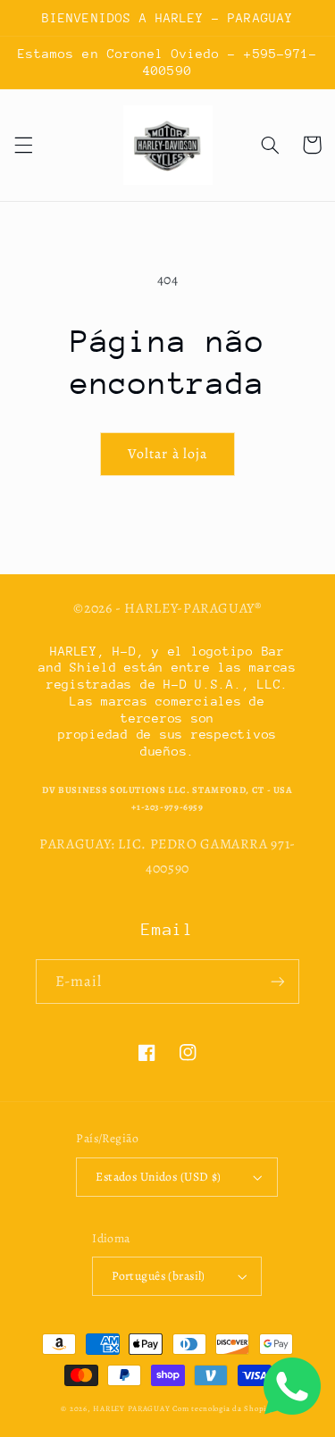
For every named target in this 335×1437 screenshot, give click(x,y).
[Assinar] (277, 981)
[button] (23, 144)
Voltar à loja (167, 453)
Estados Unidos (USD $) (158, 1176)
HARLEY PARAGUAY (131, 1408)
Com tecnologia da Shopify (222, 1408)
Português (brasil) (158, 1275)
